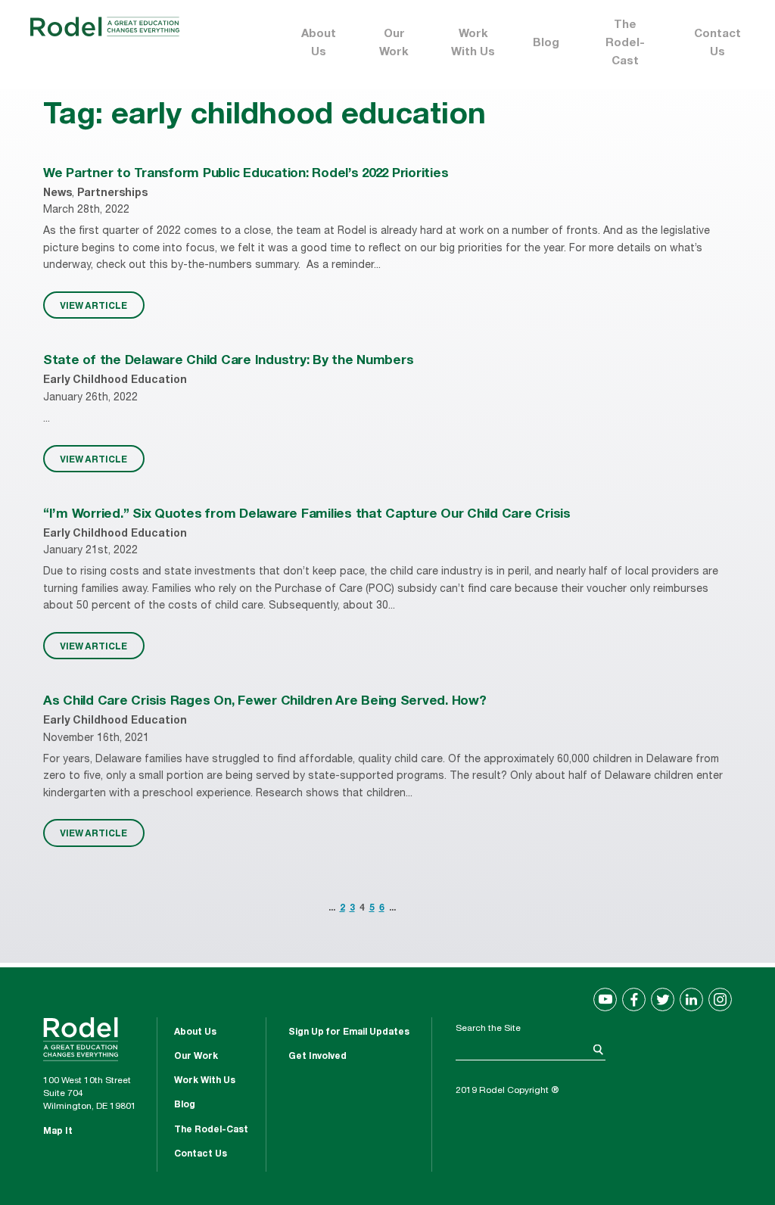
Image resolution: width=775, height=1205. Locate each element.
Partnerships (112, 193)
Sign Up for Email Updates (348, 1032)
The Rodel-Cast (625, 43)
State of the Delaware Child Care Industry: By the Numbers (228, 361)
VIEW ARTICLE (93, 305)
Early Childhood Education (115, 380)
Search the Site (488, 1028)
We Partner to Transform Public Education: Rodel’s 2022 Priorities (245, 174)
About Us (318, 43)
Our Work (394, 43)
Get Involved (317, 1056)
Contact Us (717, 43)
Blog (546, 43)
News (57, 193)
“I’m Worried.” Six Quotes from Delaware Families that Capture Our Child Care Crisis (307, 515)
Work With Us (473, 43)
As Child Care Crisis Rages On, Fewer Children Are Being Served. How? (265, 702)
